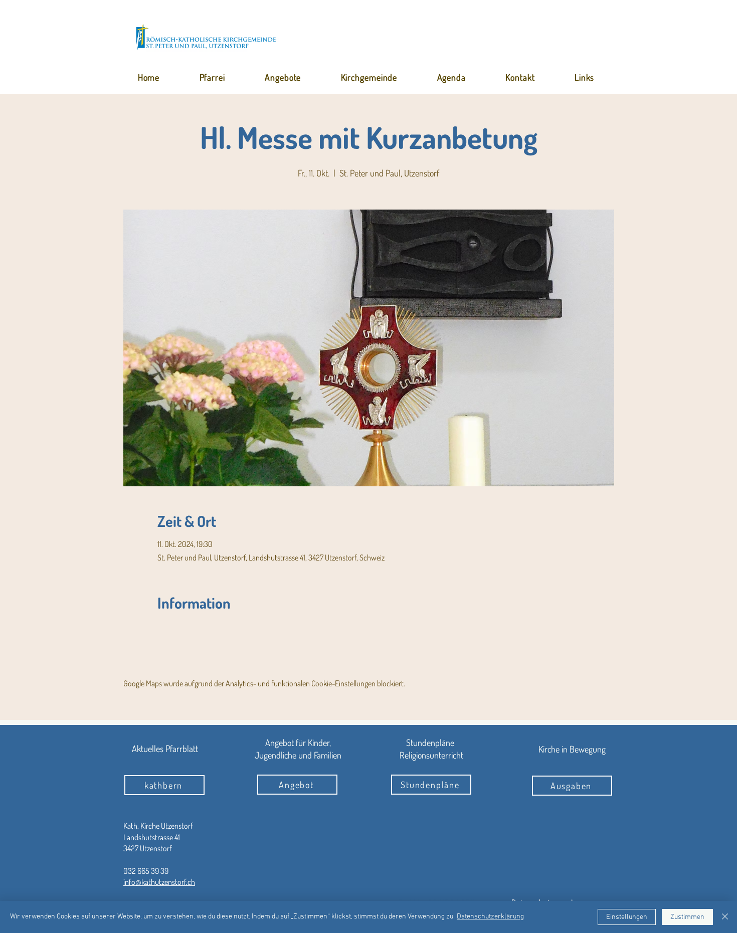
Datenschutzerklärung (490, 916)
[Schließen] (725, 917)
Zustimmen (687, 917)
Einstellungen (626, 917)
